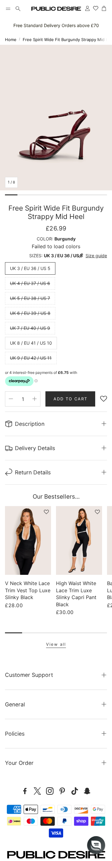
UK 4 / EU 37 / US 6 (30, 283)
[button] (8, 8)
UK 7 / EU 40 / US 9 (30, 328)
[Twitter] (37, 791)
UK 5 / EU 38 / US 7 (30, 298)
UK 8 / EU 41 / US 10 (31, 343)
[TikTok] (74, 791)
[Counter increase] (34, 398)
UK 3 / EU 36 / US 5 (30, 268)
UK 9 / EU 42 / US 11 (31, 358)
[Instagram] (50, 791)
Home (10, 39)
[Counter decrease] (10, 398)
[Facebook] (25, 791)
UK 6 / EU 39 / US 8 (30, 313)
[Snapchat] (87, 791)
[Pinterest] (62, 791)
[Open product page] (28, 540)
